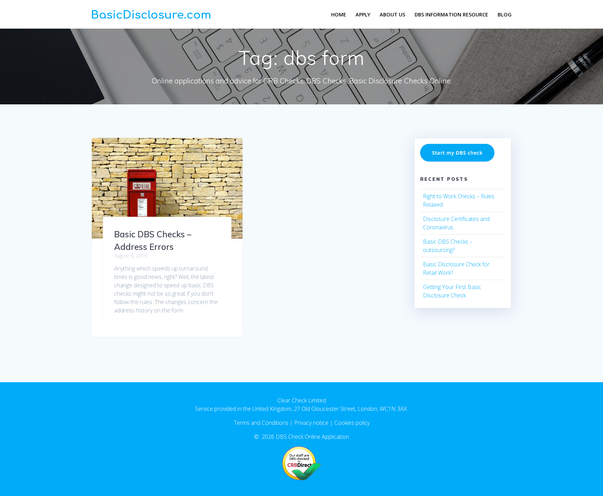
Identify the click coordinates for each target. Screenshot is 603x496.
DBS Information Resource (451, 14)
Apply (363, 14)
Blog (505, 14)
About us (392, 14)
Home (338, 14)
